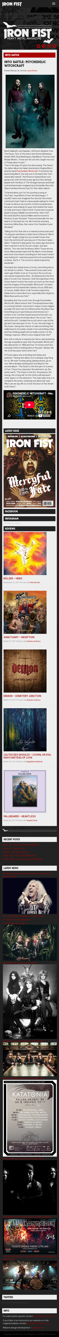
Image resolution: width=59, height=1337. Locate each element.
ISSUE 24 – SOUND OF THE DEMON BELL (21, 845)
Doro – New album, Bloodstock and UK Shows (23, 916)
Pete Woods (35, 582)
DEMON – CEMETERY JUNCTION (22, 695)
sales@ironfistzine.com (44, 1316)
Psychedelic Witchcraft (27, 171)
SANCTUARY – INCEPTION (19, 637)
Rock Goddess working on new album (20, 963)
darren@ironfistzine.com (38, 1323)
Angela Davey (31, 820)
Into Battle (12, 55)
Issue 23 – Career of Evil (14, 848)
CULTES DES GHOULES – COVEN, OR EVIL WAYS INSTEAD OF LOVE (27, 756)
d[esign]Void (38, 1328)
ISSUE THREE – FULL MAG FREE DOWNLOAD (22, 859)
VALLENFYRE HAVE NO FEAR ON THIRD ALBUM (23, 1159)
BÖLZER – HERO (13, 578)
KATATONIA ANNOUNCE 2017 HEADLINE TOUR (23, 1078)
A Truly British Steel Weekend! (16, 920)
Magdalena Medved (34, 762)
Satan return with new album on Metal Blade (23, 1041)
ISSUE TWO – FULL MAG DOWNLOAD (19, 855)
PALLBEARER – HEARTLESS (20, 816)
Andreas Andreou (33, 641)
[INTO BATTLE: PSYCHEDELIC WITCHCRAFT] (30, 111)
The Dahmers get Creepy (14, 923)
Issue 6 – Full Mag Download (15, 852)
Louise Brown (32, 71)
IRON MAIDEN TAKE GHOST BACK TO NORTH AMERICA (27, 1217)
